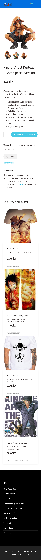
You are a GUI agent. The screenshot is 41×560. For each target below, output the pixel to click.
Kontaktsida (8, 528)
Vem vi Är (7, 533)
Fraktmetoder (9, 493)
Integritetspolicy (10, 513)
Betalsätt (6, 498)
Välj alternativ (13, 266)
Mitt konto (7, 523)
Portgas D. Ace (9, 149)
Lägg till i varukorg (26, 134)
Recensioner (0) (10, 163)
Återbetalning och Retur (13, 503)
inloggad (19, 184)
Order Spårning (10, 518)
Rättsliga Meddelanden (12, 508)
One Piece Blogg (10, 489)
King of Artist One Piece (24, 145)
